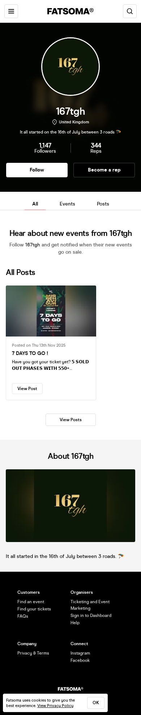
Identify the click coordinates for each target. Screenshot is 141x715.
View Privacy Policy (55, 705)
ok (96, 702)
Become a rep (104, 170)
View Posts (71, 419)
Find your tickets (34, 609)
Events (67, 204)
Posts (103, 204)
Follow (37, 170)
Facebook (80, 660)
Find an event (30, 601)
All (35, 204)
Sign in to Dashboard (90, 615)
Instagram (80, 653)
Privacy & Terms (33, 653)
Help (75, 622)
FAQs (22, 616)
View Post (27, 388)
